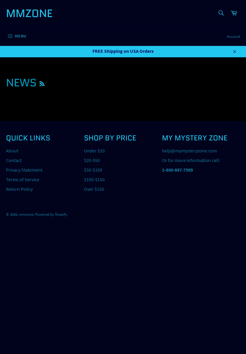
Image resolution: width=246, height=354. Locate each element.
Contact (14, 160)
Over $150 (94, 189)
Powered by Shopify (51, 214)
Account (233, 36)
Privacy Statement (24, 170)
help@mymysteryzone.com (189, 151)
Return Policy (19, 189)
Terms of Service (22, 179)
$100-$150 (94, 179)
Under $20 (94, 151)
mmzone (29, 13)
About (12, 151)
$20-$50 (92, 160)
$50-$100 (93, 170)
